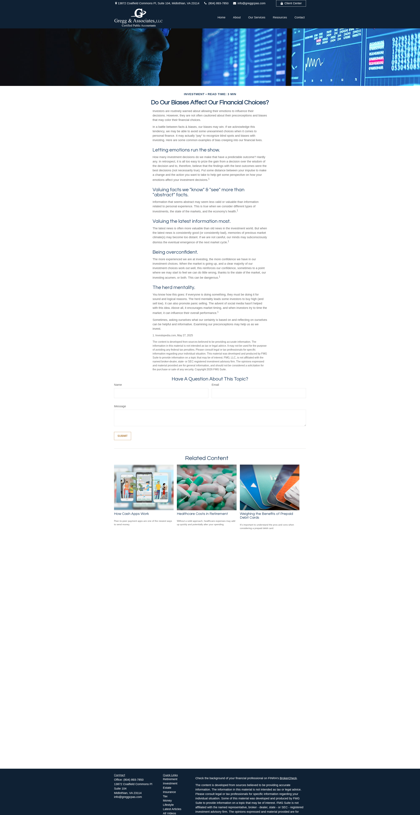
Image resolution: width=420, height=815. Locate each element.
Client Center (293, 3)
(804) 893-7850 (218, 3)
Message (120, 406)
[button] (221, 17)
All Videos (169, 813)
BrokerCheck (288, 778)
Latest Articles (172, 809)
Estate (167, 787)
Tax (165, 796)
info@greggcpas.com (251, 3)
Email (215, 384)
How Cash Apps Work (131, 514)
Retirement (170, 779)
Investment (170, 783)
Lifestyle (168, 804)
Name (118, 384)
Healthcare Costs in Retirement (202, 514)
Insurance (169, 792)
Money (167, 800)
